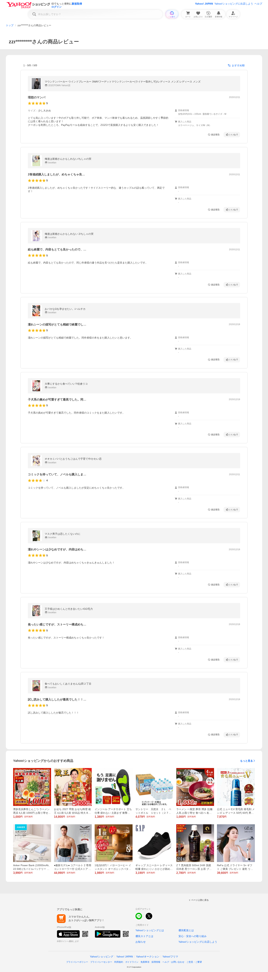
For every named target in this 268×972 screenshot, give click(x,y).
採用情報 (156, 962)
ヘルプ (258, 3)
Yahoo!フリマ (170, 956)
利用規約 (118, 962)
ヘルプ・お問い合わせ (173, 962)
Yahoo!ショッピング (101, 956)
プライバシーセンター (101, 962)
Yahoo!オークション (147, 956)
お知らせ (140, 941)
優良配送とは (186, 930)
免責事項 (145, 962)
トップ (9, 25)
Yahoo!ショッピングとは (149, 930)
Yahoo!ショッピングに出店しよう (233, 3)
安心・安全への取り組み (192, 936)
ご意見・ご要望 (194, 962)
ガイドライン (131, 962)
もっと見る (246, 760)
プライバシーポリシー (77, 962)
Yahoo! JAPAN (204, 3)
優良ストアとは (144, 936)
